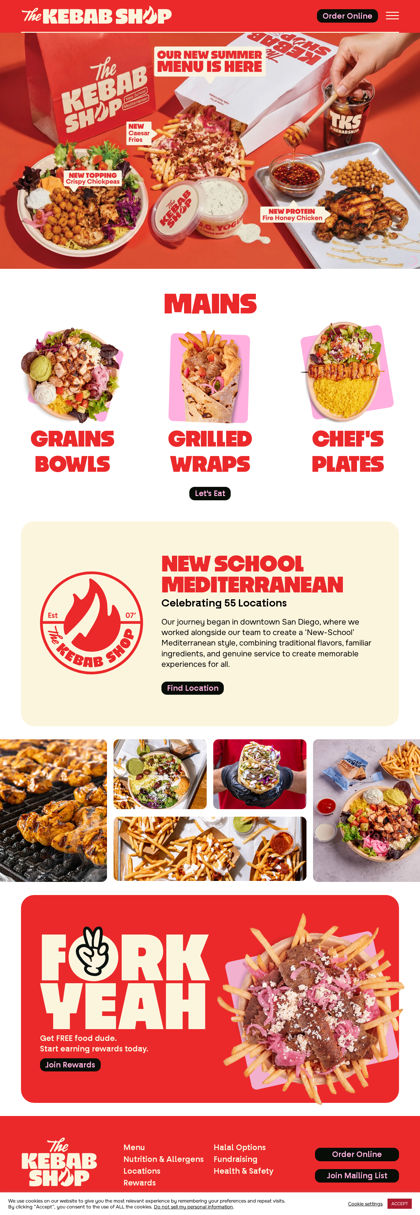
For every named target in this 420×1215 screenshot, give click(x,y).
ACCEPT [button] (399, 1203)
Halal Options (240, 1147)
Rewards (139, 1183)
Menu (134, 1147)
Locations (141, 1171)
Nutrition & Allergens (163, 1159)
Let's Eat (210, 493)
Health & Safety (244, 1171)
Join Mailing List (357, 1175)
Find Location (193, 688)
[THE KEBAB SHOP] (107, 16)
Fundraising (236, 1159)
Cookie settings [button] (365, 1204)
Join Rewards (70, 1065)
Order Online (347, 16)
